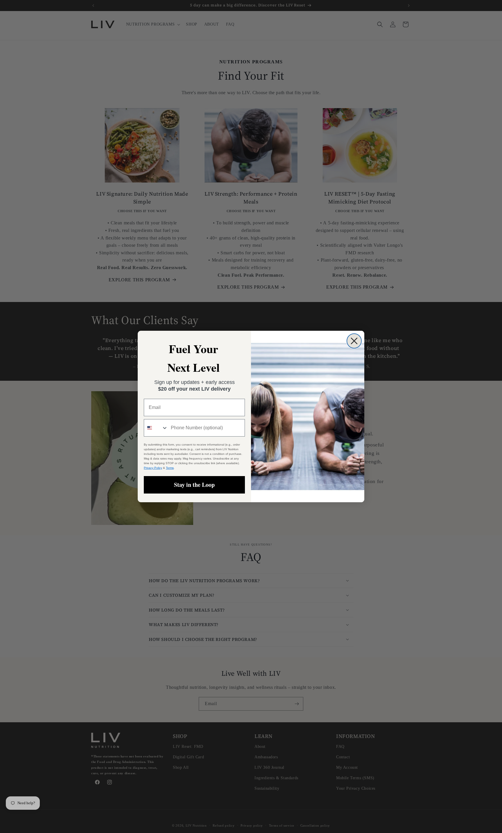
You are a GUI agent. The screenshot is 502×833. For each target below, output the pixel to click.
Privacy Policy (153, 467)
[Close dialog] (354, 341)
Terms (170, 467)
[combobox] (156, 427)
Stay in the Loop (194, 484)
